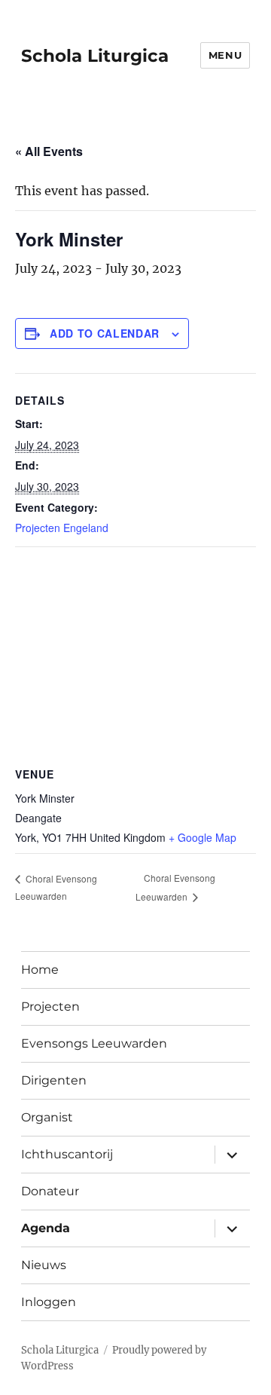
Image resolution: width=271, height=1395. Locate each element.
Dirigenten (54, 1080)
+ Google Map (202, 837)
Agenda (45, 1228)
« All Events (49, 151)
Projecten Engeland (61, 527)
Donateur (50, 1191)
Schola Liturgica (95, 55)
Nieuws (43, 1265)
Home (40, 969)
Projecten (50, 1006)
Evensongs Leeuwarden (94, 1043)
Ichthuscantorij (67, 1154)
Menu (225, 55)
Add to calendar (105, 333)
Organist (47, 1117)
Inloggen (48, 1302)
